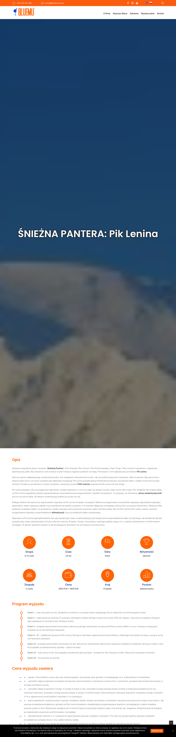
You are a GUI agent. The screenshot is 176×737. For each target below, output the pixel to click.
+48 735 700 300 (24, 3)
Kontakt (160, 13)
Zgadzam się (157, 731)
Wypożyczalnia (147, 13)
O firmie (106, 13)
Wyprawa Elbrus (120, 13)
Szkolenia (134, 13)
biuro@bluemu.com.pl (54, 3)
